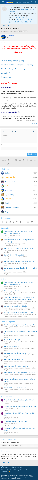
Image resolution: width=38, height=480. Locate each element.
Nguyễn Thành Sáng (13, 207)
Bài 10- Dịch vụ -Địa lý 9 (12, 340)
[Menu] (2, 2)
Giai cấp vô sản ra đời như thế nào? (16, 306)
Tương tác (5, 228)
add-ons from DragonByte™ (23, 477)
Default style (6, 467)
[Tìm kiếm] (36, 2)
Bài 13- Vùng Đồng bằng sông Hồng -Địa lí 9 (19, 261)
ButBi (7, 203)
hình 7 (20, 31)
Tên (2, 145)
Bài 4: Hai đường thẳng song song (12, 61)
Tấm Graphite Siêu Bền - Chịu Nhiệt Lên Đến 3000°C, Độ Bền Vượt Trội (18, 232)
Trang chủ (4, 472)
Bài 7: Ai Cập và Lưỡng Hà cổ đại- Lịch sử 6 (18, 248)
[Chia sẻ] (33, 43)
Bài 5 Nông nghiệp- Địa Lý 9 (13, 359)
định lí (25, 31)
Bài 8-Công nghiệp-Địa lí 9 (13, 346)
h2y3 (7, 212)
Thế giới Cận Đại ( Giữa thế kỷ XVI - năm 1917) (17, 303)
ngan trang (9, 194)
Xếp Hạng (5, 169)
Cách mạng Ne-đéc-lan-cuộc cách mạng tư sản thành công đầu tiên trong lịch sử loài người (19, 298)
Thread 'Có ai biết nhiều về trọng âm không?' (19, 400)
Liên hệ (3, 470)
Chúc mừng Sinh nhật (10, 245)
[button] (3, 131)
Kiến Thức (12, 12)
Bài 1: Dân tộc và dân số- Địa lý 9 (15, 388)
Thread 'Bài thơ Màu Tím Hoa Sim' (15, 422)
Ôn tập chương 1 (6, 77)
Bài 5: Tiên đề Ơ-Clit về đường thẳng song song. (17, 65)
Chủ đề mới (5, 279)
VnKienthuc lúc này (8, 439)
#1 (36, 43)
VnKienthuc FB (19, 18)
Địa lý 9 (6, 265)
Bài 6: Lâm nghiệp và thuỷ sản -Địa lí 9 (17, 353)
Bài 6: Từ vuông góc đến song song (13, 69)
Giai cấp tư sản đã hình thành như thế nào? (18, 312)
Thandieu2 (6, 31)
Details (19, 478)
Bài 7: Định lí (5, 73)
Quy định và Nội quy (13, 470)
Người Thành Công (9, 294)
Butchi (7, 173)
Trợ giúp (32, 470)
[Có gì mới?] (32, 2)
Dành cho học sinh (8, 322)
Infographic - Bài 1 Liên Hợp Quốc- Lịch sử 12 (19, 373)
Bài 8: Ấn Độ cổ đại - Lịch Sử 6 (14, 255)
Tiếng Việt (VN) (17, 467)
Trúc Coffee (20, 20)
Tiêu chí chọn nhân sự (11, 291)
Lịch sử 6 (6, 252)
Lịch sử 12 (7, 376)
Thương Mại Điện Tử (10, 237)
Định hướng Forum (27, 9)
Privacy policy (24, 470)
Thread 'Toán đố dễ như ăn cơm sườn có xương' (20, 406)
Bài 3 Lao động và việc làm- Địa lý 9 (16, 366)
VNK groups (29, 18)
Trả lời (35, 123)
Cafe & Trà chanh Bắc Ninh (22, 22)
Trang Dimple (10, 181)
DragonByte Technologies (10, 478)
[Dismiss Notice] (35, 7)
